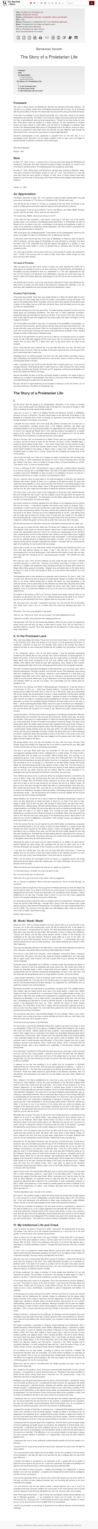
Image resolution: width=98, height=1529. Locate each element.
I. (18, 84)
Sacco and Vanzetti (59, 17)
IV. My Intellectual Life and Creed (30, 91)
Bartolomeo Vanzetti (30, 14)
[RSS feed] (52, 3)
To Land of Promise (26, 77)
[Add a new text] (59, 3)
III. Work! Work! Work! (26, 88)
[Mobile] (49, 3)
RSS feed (28, 1525)
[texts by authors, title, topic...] (34, 3)
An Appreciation (24, 75)
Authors (41, 1525)
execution (37, 17)
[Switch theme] (62, 3)
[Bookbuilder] (45, 3)
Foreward (21, 70)
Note (20, 73)
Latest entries (57, 1525)
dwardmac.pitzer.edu (59, 22)
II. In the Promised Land (27, 86)
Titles (35, 1525)
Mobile (66, 1525)
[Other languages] (41, 3)
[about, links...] (38, 3)
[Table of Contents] (31, 3)
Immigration (46, 17)
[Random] (56, 3)
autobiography (27, 17)
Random (19, 1525)
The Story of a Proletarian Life (28, 81)
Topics (48, 1525)
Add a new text (76, 1525)
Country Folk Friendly (26, 79)
